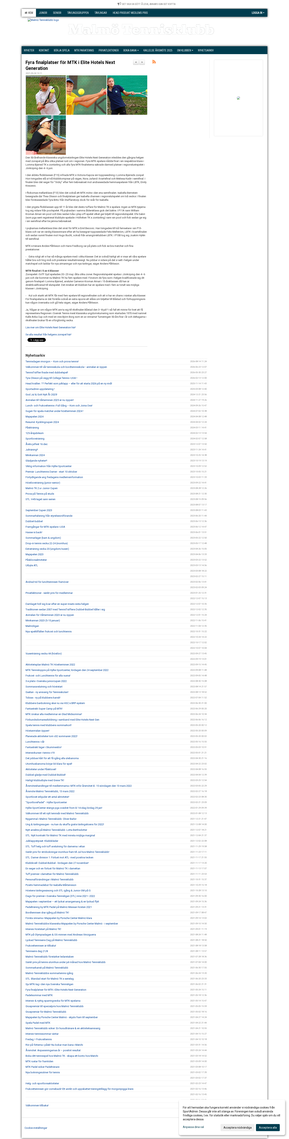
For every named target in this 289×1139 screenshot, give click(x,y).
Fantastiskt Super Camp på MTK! (44, 708)
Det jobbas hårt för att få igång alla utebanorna (52, 758)
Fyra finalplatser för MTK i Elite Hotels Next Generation (56, 989)
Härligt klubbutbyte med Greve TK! (45, 780)
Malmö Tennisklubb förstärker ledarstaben (50, 956)
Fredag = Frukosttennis (39, 1039)
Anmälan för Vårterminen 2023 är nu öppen (50, 614)
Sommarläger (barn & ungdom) (43, 537)
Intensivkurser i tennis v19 (40, 752)
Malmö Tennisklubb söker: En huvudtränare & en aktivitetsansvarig (63, 1028)
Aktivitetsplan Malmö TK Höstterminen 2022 (50, 664)
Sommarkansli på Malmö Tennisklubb (47, 967)
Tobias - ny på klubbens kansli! (43, 697)
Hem (30, 12)
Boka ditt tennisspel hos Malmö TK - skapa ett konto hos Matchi (62, 1055)
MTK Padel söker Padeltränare (42, 1066)
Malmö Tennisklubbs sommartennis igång (49, 973)
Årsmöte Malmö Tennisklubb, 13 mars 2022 (50, 791)
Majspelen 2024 (34, 416)
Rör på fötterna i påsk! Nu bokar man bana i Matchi (54, 1044)
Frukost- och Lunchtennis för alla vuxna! (48, 675)
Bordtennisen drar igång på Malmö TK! (47, 912)
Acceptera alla (268, 1127)
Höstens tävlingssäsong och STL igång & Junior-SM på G (58, 890)
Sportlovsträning (35, 438)
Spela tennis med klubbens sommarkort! (49, 725)
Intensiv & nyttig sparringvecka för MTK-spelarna (53, 1000)
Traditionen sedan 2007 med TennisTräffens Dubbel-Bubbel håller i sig (65, 609)
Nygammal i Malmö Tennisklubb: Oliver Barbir (51, 818)
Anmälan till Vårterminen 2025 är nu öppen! (50, 400)
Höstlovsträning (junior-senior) (43, 482)
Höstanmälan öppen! (37, 730)
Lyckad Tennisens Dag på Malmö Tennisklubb (51, 940)
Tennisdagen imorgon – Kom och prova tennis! (52, 361)
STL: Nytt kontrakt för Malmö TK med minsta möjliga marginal (60, 835)
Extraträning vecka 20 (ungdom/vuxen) (47, 548)
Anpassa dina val (193, 1127)
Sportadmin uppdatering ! (40, 389)
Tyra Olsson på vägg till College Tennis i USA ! (51, 378)
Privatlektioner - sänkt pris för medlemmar (49, 592)
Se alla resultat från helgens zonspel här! (48, 334)
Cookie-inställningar (36, 1127)
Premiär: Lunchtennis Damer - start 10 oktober (51, 471)
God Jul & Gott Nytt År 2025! (41, 394)
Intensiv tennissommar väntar (42, 1033)
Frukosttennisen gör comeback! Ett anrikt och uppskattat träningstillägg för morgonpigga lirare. (80, 1088)
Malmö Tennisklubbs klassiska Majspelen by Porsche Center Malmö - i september (72, 923)
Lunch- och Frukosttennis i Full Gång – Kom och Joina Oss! (59, 405)
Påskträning (32, 427)
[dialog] (232, 1117)
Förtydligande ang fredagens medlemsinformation (54, 477)
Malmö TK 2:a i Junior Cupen (42, 488)
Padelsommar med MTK (39, 995)
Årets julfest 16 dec (37, 444)
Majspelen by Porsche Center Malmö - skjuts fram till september (62, 1017)
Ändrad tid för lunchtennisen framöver (47, 581)
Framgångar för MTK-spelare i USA (45, 526)
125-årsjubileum (35, 433)
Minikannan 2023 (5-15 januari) (43, 620)
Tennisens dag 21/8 (37, 951)
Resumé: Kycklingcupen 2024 (42, 422)
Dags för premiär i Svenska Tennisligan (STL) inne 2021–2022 (60, 896)
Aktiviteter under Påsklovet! (41, 769)
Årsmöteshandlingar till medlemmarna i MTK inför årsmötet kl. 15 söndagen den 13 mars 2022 (79, 785)
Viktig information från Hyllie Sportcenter (49, 466)
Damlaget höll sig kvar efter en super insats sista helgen (57, 603)
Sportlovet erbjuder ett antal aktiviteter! (47, 796)
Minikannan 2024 (35, 455)
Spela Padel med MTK (38, 1022)
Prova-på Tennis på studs (40, 493)
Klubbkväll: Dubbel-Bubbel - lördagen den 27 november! (57, 862)
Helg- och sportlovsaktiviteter (42, 1083)
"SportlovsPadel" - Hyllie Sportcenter (46, 802)
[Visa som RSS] (154, 62)
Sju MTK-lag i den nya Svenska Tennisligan (49, 984)
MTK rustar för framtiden (39, 1061)
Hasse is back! (34, 532)
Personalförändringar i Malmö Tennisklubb (50, 879)
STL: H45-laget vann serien (40, 499)
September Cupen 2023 (39, 510)
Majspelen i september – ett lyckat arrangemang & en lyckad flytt (62, 901)
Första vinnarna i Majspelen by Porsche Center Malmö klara (59, 918)
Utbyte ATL (32, 565)
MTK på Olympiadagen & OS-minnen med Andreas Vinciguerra (61, 934)
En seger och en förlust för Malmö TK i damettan (53, 868)
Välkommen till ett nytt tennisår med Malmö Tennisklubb (57, 813)
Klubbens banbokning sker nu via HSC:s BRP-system (55, 703)
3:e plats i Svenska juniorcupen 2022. (46, 681)
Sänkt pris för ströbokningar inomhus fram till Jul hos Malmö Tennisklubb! (67, 851)
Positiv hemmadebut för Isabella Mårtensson (51, 885)
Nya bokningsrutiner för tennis (43, 1072)
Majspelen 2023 (34, 554)
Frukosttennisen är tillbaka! (41, 945)
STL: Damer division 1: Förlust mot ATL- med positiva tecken (59, 857)
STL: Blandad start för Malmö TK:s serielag (50, 978)
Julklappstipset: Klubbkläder (42, 840)
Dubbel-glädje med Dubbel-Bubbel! (46, 774)
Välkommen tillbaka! (37, 1105)
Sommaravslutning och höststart (44, 686)
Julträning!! (32, 449)
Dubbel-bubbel (34, 521)
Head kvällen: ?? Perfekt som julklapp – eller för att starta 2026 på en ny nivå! (69, 383)
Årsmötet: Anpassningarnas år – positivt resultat (53, 1050)
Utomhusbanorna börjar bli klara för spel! (49, 763)
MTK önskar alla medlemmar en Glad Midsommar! (54, 714)
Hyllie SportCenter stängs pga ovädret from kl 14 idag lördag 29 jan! (64, 807)
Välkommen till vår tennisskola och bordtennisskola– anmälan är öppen (66, 366)
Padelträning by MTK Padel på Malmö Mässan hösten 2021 (59, 907)
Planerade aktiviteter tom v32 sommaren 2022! (51, 736)
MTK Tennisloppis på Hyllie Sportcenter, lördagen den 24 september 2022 (67, 670)
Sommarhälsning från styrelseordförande (49, 515)
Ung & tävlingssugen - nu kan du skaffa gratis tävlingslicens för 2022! (65, 824)
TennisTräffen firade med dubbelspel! (47, 372)
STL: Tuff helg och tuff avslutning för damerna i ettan (55, 846)
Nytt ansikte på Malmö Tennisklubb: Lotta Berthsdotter (56, 829)
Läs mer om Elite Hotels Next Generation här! (51, 327)
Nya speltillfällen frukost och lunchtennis (49, 631)
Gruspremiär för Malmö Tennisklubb (46, 1011)
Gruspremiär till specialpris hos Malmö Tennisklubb (55, 1006)
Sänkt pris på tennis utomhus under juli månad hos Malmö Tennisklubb (66, 962)
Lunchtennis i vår (35, 741)
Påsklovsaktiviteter (36, 559)
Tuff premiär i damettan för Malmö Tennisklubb (52, 874)
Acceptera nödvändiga (238, 1127)
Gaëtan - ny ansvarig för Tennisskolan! (47, 692)
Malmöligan (32, 626)
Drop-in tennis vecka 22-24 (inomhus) (47, 543)
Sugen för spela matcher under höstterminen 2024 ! (54, 411)
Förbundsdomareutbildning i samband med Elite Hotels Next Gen (62, 719)
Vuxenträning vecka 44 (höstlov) (44, 653)
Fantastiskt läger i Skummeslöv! (44, 747)
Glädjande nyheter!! (36, 460)
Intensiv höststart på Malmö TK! (43, 929)
